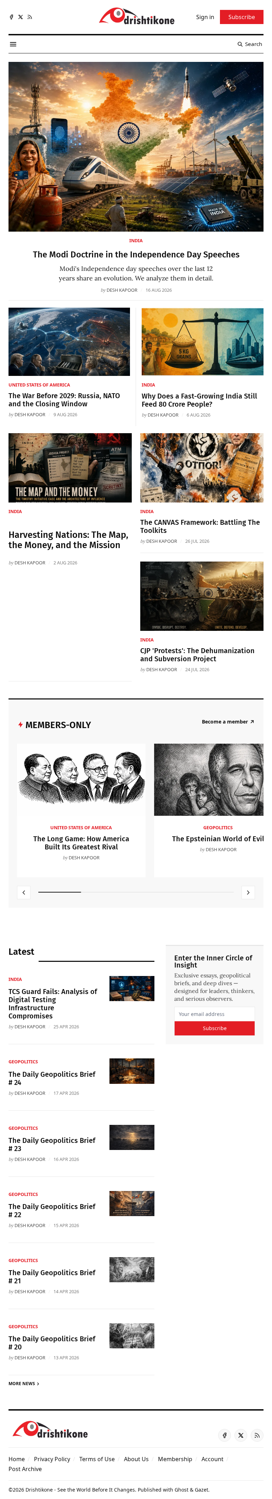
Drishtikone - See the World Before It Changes (80, 1489)
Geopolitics (218, 827)
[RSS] (30, 17)
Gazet (201, 1489)
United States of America (39, 385)
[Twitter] (20, 17)
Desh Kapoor (122, 290)
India (136, 240)
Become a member (225, 722)
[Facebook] (11, 17)
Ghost (181, 1489)
